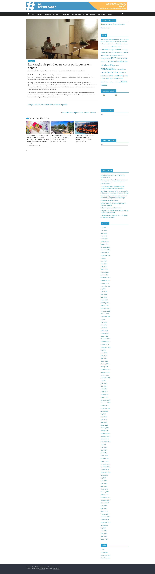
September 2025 (105, 255)
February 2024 (105, 303)
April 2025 (104, 266)
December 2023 (105, 308)
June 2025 (104, 261)
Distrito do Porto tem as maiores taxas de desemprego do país (85, 137)
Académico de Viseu (107, 39)
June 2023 (104, 322)
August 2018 (104, 475)
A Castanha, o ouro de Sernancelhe (111, 208)
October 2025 (105, 252)
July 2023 (103, 319)
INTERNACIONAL (76, 14)
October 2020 (105, 405)
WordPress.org (105, 558)
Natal (102, 76)
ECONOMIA (65, 14)
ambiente (62, 71)
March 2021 (104, 392)
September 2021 (105, 378)
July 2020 (103, 414)
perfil (125, 75)
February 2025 (105, 272)
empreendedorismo (117, 52)
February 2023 (105, 333)
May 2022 (104, 355)
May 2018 (104, 483)
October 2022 (105, 344)
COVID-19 (115, 46)
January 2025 (104, 275)
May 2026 (104, 233)
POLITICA (93, 14)
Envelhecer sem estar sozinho (109, 200)
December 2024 (105, 278)
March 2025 (104, 269)
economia (108, 52)
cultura (122, 47)
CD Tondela (116, 41)
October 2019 (105, 439)
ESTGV (118, 58)
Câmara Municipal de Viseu (111, 49)
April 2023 (104, 328)
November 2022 (105, 341)
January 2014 (104, 539)
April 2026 (104, 236)
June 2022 (104, 353)
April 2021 (104, 389)
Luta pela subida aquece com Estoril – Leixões (79, 112)
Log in (102, 549)
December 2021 (105, 369)
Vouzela (104, 85)
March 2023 (104, 330)
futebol (123, 58)
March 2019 (104, 455)
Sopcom (121, 78)
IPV (111, 65)
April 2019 (104, 453)
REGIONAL (47, 14)
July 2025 (103, 258)
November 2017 (105, 500)
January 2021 (104, 397)
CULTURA (39, 14)
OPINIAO (85, 14)
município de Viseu (110, 72)
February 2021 (105, 394)
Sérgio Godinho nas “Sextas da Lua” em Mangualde (46, 105)
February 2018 (105, 492)
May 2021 (104, 386)
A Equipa (110, 14)
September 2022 (105, 347)
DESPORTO (56, 14)
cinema (118, 44)
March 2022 (104, 361)
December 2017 (105, 497)
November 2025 (105, 250)
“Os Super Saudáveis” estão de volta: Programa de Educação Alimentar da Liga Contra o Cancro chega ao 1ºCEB (38, 139)
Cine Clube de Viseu (110, 44)
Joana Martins (45, 71)
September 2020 (105, 408)
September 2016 (105, 522)
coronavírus (107, 47)
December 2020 (105, 400)
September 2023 (105, 316)
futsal (102, 62)
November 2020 (105, 403)
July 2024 (103, 289)
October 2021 (105, 375)
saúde (116, 78)
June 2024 (104, 291)
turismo (103, 82)
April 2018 (104, 486)
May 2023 (104, 325)
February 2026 (105, 241)
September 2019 (105, 442)
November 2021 (105, 372)
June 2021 (104, 383)
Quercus (83, 71)
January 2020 (104, 430)
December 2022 (105, 339)
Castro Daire (108, 41)
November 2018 (105, 467)
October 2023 (105, 314)
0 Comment (54, 71)
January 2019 (104, 461)
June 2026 (104, 230)
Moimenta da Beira (119, 69)
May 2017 (104, 506)
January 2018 (104, 494)
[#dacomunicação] (28, 14)
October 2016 (105, 519)
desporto (103, 52)
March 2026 (104, 239)
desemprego (125, 49)
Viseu (123, 81)
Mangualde (107, 68)
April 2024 (104, 297)
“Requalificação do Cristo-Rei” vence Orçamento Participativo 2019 (61, 137)
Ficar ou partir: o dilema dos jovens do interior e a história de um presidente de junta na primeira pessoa (114, 182)
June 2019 (104, 447)
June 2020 (104, 417)
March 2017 (104, 511)
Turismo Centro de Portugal (113, 82)
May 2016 (104, 533)
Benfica (121, 39)
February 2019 (105, 458)
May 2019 (104, 450)
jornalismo (116, 65)
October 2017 (105, 503)
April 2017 (104, 508)
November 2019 (105, 436)
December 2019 (105, 433)
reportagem (110, 78)
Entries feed (104, 552)
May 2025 (104, 264)
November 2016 (105, 517)
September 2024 (105, 286)
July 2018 (103, 478)
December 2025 (105, 247)
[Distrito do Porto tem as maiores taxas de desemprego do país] (86, 122)
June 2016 (104, 531)
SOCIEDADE (101, 14)
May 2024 (104, 294)
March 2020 (104, 425)
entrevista (110, 55)
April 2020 (104, 422)
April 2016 (104, 536)
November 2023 (105, 311)
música (122, 72)
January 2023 (104, 336)
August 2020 (104, 411)
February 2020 (105, 428)
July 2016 (103, 528)
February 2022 (105, 364)
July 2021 (103, 380)
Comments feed (105, 555)
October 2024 (105, 283)
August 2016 (104, 525)
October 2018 (105, 469)
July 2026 (103, 227)
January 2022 (104, 367)
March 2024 (104, 300)
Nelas (106, 76)
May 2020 (104, 419)
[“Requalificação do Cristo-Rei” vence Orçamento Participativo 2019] (62, 122)
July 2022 (103, 350)
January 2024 (104, 305)
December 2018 (105, 464)
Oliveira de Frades (70, 71)
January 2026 (104, 244)
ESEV (32, 14)
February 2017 (105, 514)
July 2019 (103, 444)
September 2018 (105, 472)
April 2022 (104, 358)
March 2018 (104, 489)
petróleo (78, 71)
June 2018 (104, 481)
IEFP (105, 62)
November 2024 (105, 280)
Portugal (103, 78)
